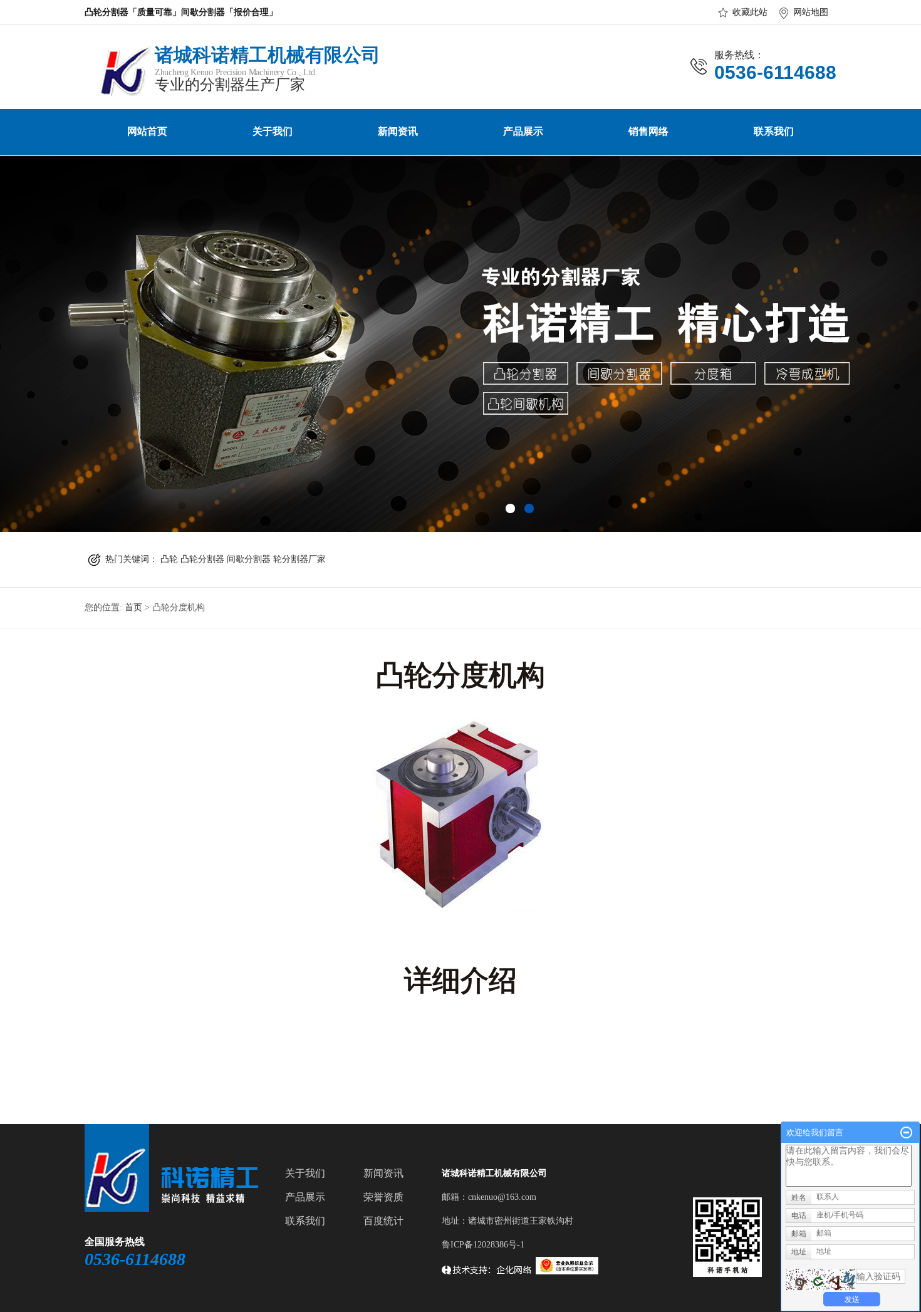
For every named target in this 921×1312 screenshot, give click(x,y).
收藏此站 (750, 12)
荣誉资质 (383, 1197)
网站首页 (147, 131)
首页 (133, 607)
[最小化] (906, 1133)
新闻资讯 (398, 131)
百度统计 (383, 1221)
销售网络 (648, 131)
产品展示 (523, 131)
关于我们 (272, 131)
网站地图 (810, 12)
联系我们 (774, 131)
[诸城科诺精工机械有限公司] (118, 90)
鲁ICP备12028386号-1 (483, 1244)
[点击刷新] (821, 1280)
